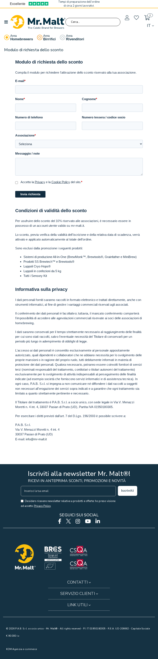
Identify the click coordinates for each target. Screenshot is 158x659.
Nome (20, 99)
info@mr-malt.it (36, 439)
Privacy (40, 182)
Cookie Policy (60, 182)
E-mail (20, 81)
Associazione (25, 135)
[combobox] (92, 22)
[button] (126, 18)
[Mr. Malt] (37, 22)
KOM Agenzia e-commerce (21, 649)
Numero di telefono (29, 117)
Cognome (89, 99)
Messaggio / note (27, 153)
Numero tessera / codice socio (103, 117)
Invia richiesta (30, 194)
